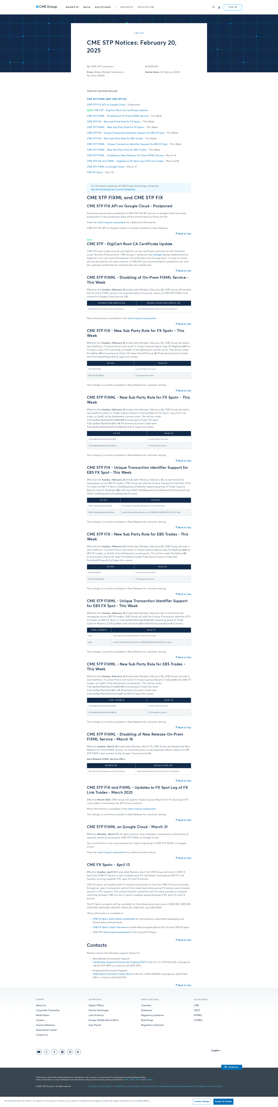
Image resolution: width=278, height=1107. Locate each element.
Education (146, 7)
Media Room (42, 1015)
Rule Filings (147, 1020)
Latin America (96, 1015)
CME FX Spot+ (100, 172)
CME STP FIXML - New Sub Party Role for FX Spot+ (122, 127)
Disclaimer (93, 1086)
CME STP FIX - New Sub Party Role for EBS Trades (122, 138)
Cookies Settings (201, 1102)
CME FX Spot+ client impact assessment (114, 919)
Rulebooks (146, 1010)
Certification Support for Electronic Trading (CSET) (119, 962)
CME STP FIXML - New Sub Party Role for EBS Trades (123, 150)
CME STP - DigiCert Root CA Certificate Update (117, 110)
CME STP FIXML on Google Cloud (112, 167)
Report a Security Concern (211, 1086)
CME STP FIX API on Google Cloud (113, 105)
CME (196, 1005)
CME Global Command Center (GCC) (112, 974)
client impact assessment (111, 222)
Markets (72, 7)
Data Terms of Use (149, 1086)
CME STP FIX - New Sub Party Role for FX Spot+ (120, 121)
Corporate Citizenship (48, 1010)
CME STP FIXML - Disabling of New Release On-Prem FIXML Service (131, 155)
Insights (126, 7)
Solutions (103, 7)
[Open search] (213, 7)
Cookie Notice (120, 1086)
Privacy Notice (106, 1086)
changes (157, 255)
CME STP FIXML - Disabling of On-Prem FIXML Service (124, 116)
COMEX (198, 1020)
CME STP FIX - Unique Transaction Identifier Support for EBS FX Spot (132, 133)
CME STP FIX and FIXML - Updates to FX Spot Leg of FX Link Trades (133, 161)
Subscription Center (46, 1030)
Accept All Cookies (223, 1102)
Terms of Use (134, 1086)
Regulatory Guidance (152, 1015)
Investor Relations (45, 1025)
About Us (41, 1005)
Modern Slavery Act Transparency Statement (178, 1086)
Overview (146, 1005)
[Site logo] (46, 7)
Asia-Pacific (95, 1025)
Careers (40, 1020)
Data (86, 7)
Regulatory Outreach (152, 1025)
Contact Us (42, 1035)
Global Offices (96, 1005)
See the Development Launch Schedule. (113, 189)
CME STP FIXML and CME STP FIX (107, 99)
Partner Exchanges (99, 1010)
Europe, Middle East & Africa (104, 1020)
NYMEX (198, 1015)
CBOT (197, 1010)
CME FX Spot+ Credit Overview (109, 927)
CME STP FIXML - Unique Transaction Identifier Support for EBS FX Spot (134, 144)
